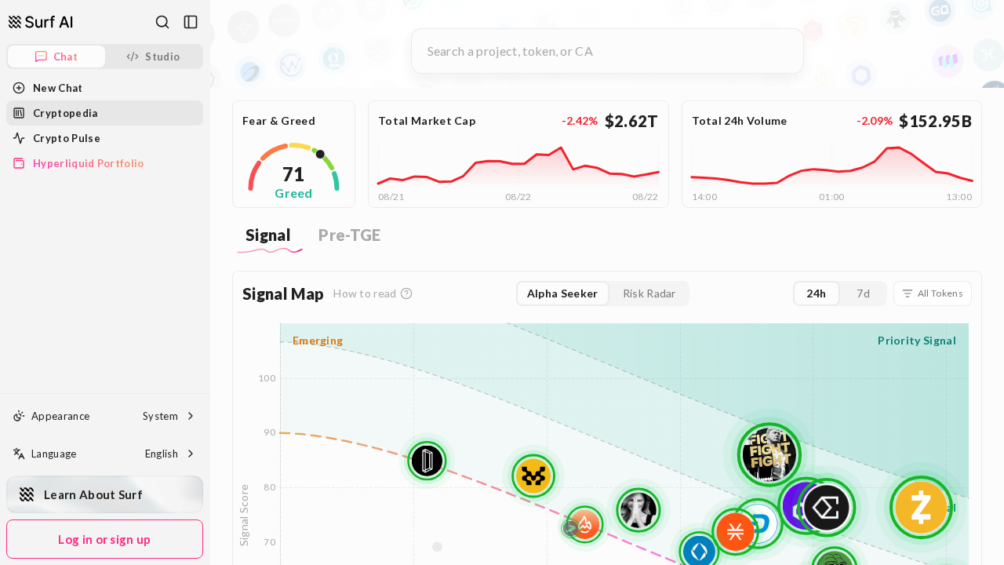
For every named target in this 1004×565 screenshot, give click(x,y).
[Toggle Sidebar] (209, 282)
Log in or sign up (104, 539)
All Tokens (940, 293)
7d (863, 293)
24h (816, 293)
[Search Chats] (162, 22)
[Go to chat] (41, 22)
